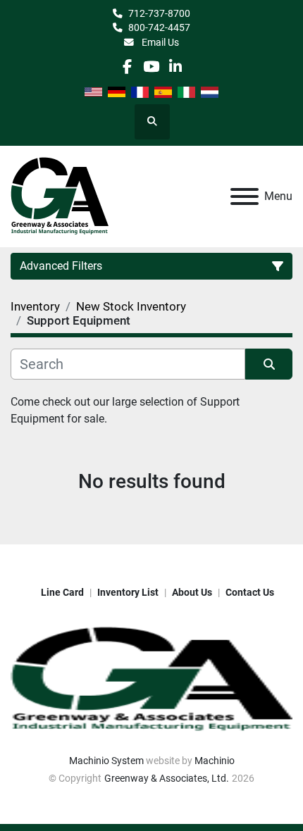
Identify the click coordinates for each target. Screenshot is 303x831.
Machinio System (106, 760)
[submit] (268, 364)
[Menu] (244, 196)
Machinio (214, 760)
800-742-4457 (159, 27)
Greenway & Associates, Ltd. (166, 778)
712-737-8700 (159, 13)
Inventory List (128, 592)
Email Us (159, 42)
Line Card (62, 592)
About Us (192, 592)
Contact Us (249, 592)
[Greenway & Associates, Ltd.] (151, 679)
